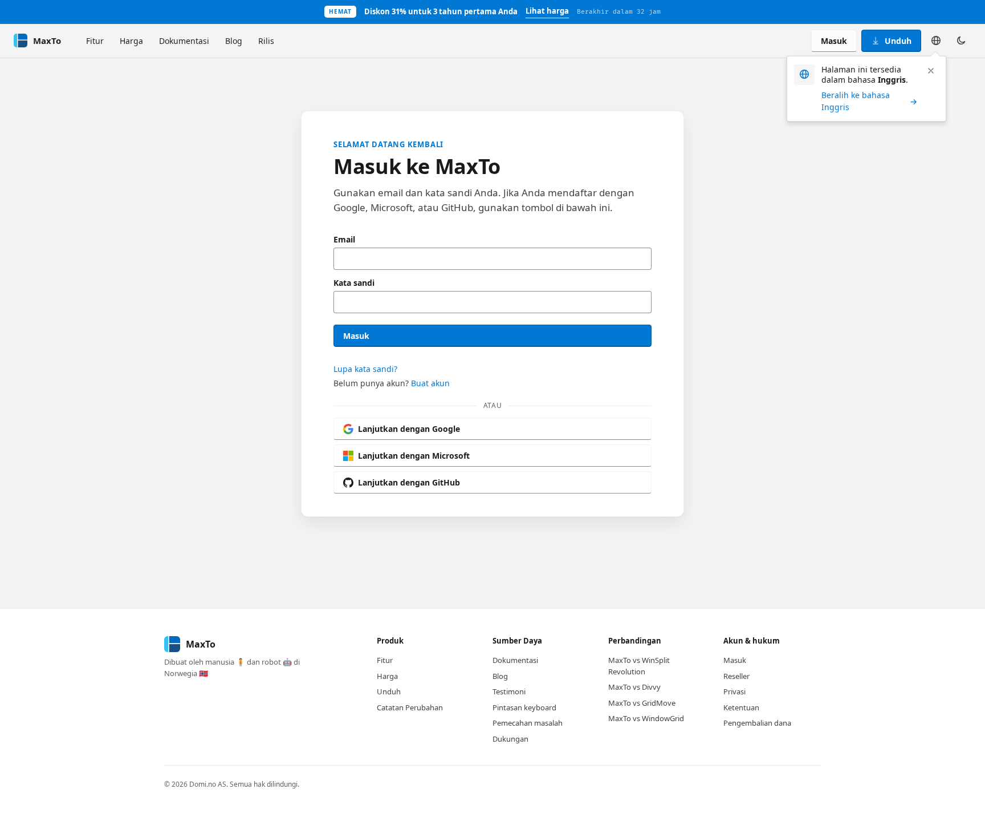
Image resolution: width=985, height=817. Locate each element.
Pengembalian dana (757, 723)
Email (344, 239)
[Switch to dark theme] (961, 40)
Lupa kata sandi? (365, 368)
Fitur (95, 40)
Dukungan (510, 739)
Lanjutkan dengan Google (409, 428)
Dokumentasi (184, 40)
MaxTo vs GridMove (641, 703)
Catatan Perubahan (410, 707)
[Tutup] (931, 71)
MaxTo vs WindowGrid (646, 718)
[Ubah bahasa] (936, 40)
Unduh (898, 40)
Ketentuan (741, 707)
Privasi (734, 691)
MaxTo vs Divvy (634, 687)
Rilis (266, 40)
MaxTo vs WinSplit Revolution (639, 666)
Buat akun (430, 383)
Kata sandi (354, 282)
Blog (233, 40)
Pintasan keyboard (524, 707)
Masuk (834, 40)
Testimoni (509, 691)
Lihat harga (547, 11)
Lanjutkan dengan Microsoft (414, 455)
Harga (131, 40)
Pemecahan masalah (527, 723)
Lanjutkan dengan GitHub (409, 482)
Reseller (736, 676)
